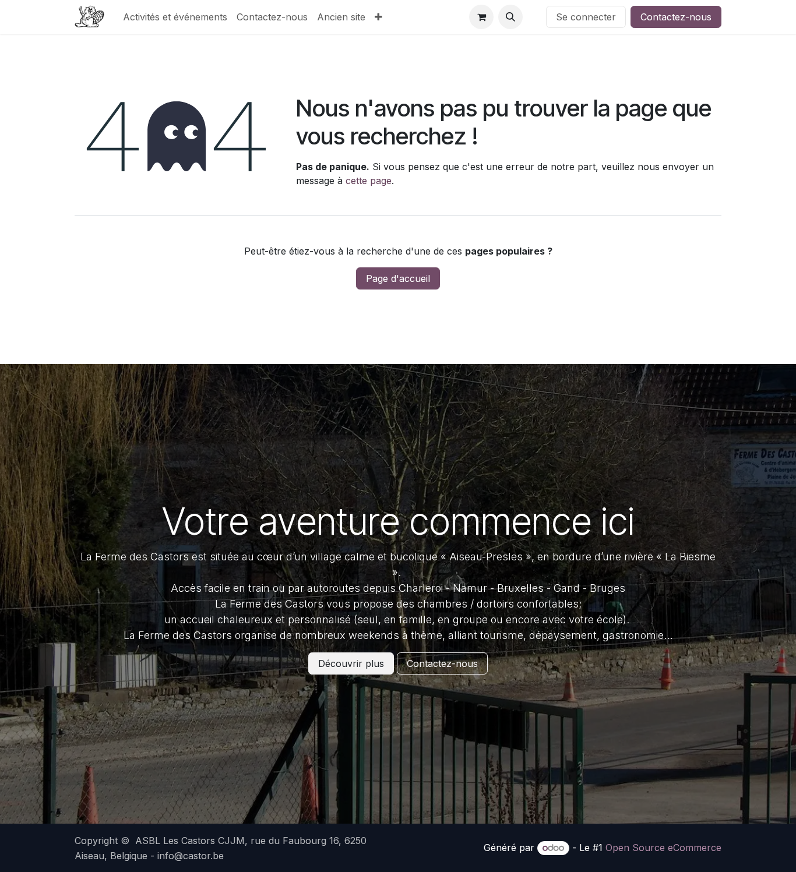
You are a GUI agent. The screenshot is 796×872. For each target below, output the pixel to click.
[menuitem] (175, 17)
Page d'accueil (398, 278)
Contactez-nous (676, 17)
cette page (369, 180)
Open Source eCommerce (663, 847)
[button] (510, 17)
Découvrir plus (351, 663)
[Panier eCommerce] (481, 17)
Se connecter (586, 17)
